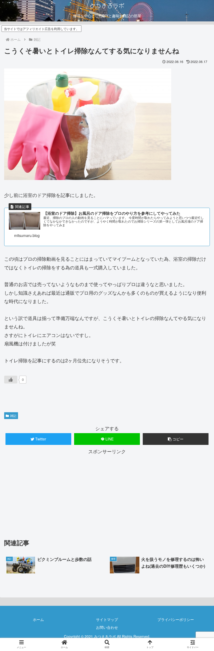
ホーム (38, 619)
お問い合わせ (107, 627)
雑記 (13, 415)
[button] (176, 439)
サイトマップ (107, 619)
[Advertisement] (107, 492)
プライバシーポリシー (175, 619)
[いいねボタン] (10, 379)
